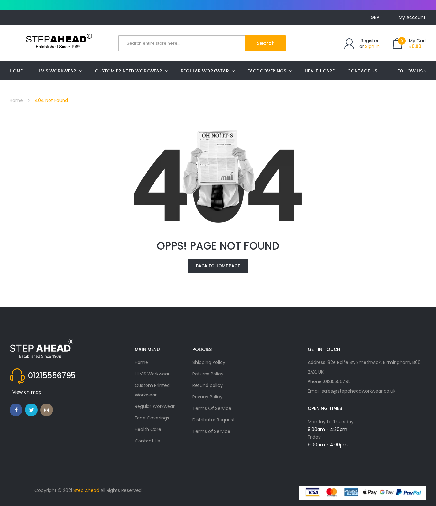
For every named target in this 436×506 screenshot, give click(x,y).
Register (370, 40)
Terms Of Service (211, 408)
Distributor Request (213, 420)
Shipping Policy (208, 362)
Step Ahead (86, 490)
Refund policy (207, 385)
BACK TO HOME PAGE (218, 266)
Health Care (148, 429)
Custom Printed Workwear (152, 390)
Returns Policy (207, 374)
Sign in (372, 46)
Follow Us (410, 71)
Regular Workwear (155, 406)
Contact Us (147, 441)
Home (16, 100)
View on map (26, 392)
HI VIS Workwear (152, 374)
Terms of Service (211, 431)
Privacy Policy (207, 397)
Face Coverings (152, 418)
